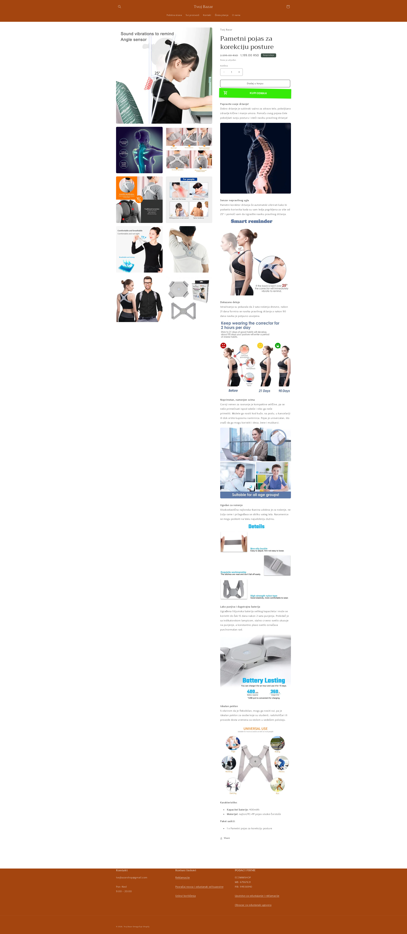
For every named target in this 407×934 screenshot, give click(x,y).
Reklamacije (182, 877)
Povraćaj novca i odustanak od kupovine (199, 886)
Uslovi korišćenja (185, 895)
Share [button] (227, 838)
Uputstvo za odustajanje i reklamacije (257, 895)
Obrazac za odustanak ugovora (253, 905)
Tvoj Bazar (128, 927)
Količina (224, 66)
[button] (119, 6)
